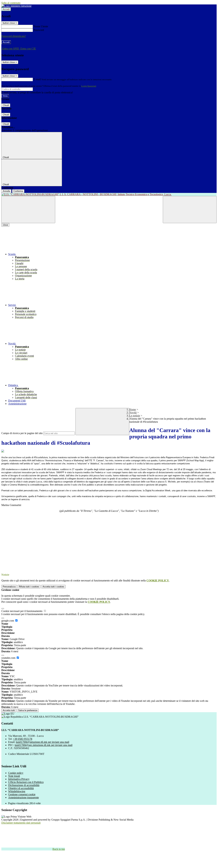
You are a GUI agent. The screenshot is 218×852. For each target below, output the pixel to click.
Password (39, 30)
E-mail (37, 79)
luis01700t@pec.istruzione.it (43, 745)
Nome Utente (41, 26)
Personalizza (9, 586)
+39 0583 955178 (22, 738)
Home (132, 409)
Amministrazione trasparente (23, 797)
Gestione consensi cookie (21, 794)
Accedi (6, 9)
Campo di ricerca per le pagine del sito (22, 433)
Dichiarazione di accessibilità (23, 785)
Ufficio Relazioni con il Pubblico (26, 782)
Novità (133, 412)
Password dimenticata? (13, 36)
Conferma (18, 191)
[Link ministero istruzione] (16, 5)
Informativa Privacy (18, 779)
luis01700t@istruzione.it (42, 742)
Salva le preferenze (27, 710)
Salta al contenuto (10, 2)
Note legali (14, 775)
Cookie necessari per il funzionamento (22, 611)
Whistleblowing (16, 791)
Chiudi (6, 105)
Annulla (6, 191)
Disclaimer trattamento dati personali (21, 822)
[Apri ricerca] (190, 209)
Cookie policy (15, 772)
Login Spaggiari (88, 86)
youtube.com (8, 657)
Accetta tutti (53, 586)
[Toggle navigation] (28, 209)
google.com (8, 620)
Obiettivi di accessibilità (21, 788)
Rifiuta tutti (29, 586)
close (5, 225)
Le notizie (134, 415)
